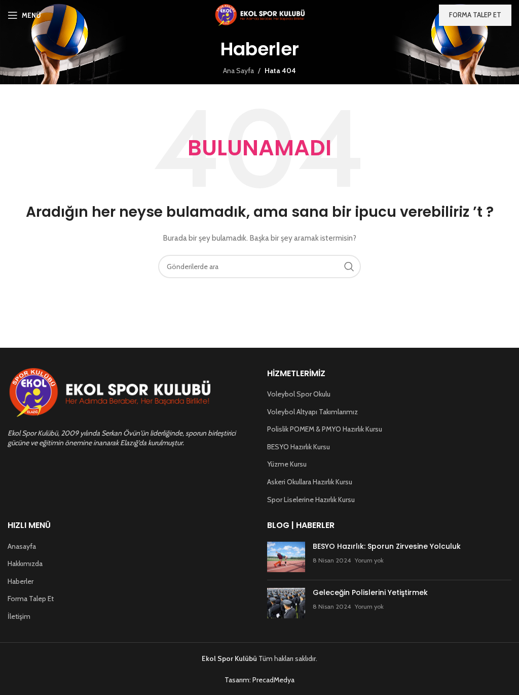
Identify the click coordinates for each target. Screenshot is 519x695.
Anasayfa (22, 546)
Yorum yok (369, 560)
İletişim (19, 616)
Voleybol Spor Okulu (298, 394)
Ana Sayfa (238, 70)
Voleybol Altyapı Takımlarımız (312, 411)
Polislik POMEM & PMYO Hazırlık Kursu (324, 429)
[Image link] (109, 392)
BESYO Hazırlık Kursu (298, 446)
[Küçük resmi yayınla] (286, 557)
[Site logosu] (259, 14)
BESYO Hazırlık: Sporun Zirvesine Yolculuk (387, 546)
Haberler (20, 581)
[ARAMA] (349, 266)
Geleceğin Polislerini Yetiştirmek (370, 592)
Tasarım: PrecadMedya (259, 679)
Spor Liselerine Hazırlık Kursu (311, 499)
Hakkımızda (25, 563)
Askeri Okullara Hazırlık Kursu (309, 481)
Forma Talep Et (31, 598)
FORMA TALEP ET (475, 15)
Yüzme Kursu (287, 464)
